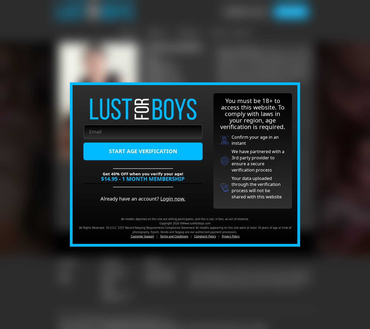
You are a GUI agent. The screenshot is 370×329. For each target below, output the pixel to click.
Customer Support (142, 236)
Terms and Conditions (174, 236)
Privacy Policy (230, 236)
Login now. (172, 198)
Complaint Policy (205, 236)
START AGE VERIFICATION (143, 151)
